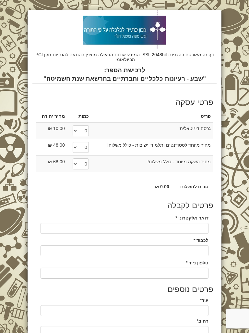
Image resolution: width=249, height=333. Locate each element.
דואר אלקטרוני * (191, 217)
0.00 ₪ (162, 186)
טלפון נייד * (197, 262)
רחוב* (202, 321)
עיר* (204, 300)
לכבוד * (201, 240)
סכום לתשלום (194, 186)
